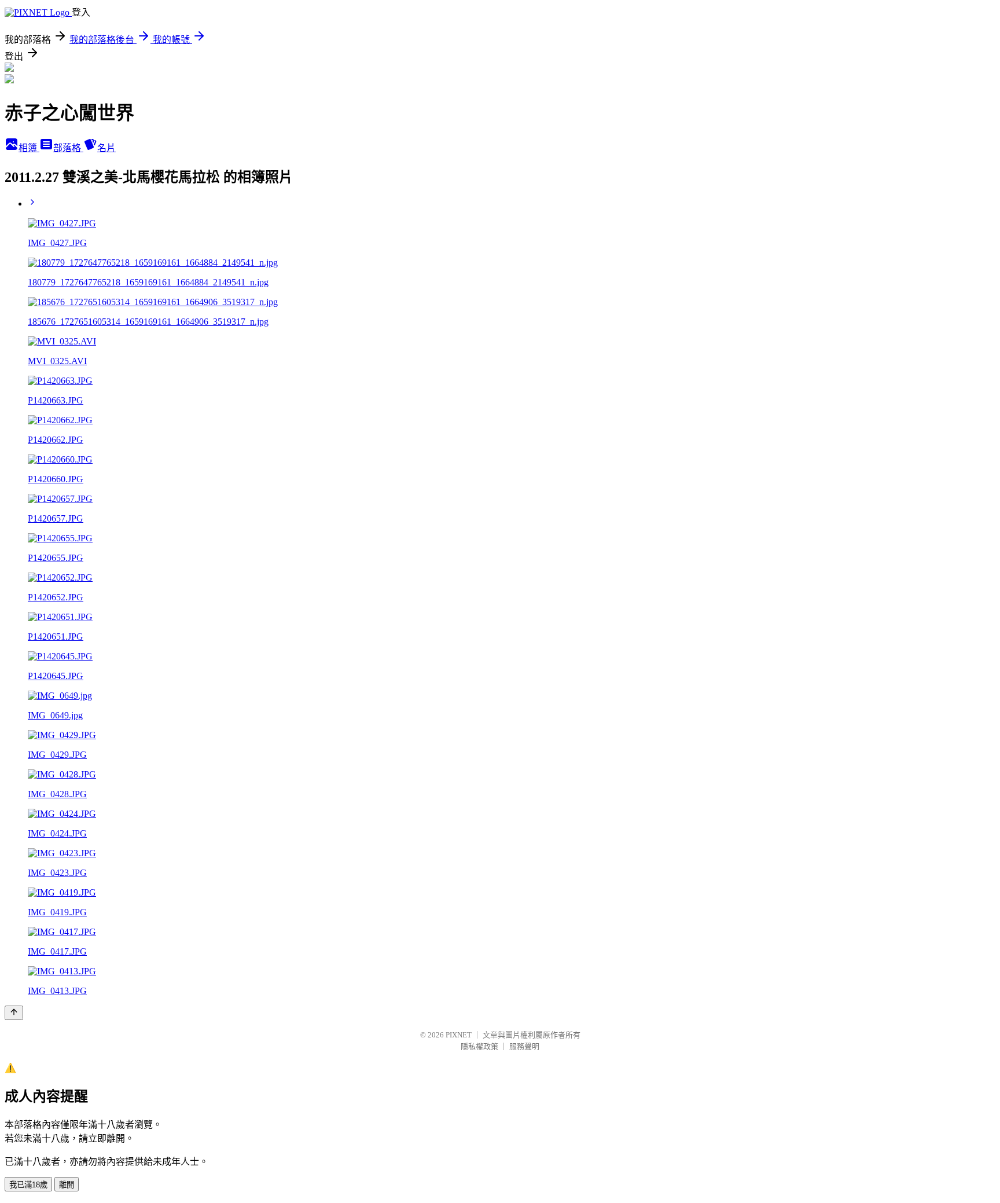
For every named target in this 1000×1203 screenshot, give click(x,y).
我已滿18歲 (28, 1184)
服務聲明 (524, 1046)
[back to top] (14, 1013)
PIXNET (459, 1034)
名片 (106, 148)
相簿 (29, 148)
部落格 (68, 148)
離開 (66, 1184)
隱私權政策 (479, 1046)
